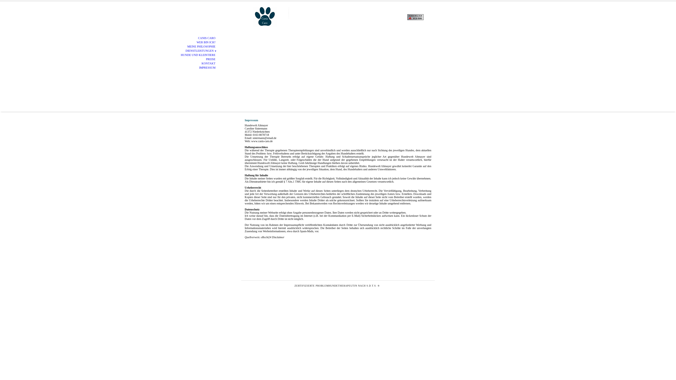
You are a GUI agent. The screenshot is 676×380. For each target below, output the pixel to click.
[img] (265, 17)
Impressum (207, 67)
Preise (210, 59)
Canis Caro (206, 38)
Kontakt (208, 63)
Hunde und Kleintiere (198, 54)
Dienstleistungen (200, 50)
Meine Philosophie (201, 46)
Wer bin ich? (206, 42)
